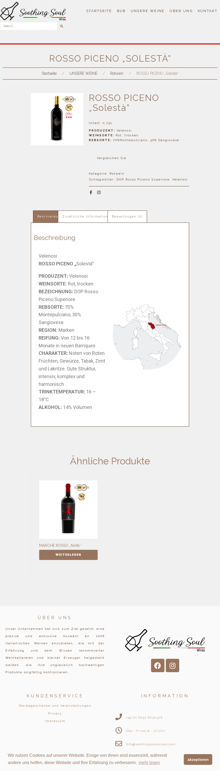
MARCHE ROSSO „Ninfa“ (60, 545)
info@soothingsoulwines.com (150, 744)
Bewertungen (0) (127, 216)
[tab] (50, 216)
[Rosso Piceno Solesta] (57, 119)
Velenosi (180, 179)
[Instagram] (99, 192)
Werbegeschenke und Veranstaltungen (55, 706)
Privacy (55, 713)
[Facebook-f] (91, 192)
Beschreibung (50, 216)
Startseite (49, 73)
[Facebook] (157, 665)
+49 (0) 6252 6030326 (144, 717)
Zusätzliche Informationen (87, 216)
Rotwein (116, 73)
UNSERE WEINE (83, 73)
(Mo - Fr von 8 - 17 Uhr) (145, 731)
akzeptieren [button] (198, 759)
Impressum (55, 721)
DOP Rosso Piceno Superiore (143, 179)
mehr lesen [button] (149, 762)
